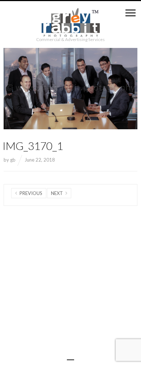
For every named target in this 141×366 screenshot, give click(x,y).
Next (57, 193)
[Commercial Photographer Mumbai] (71, 22)
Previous (31, 193)
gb (13, 160)
